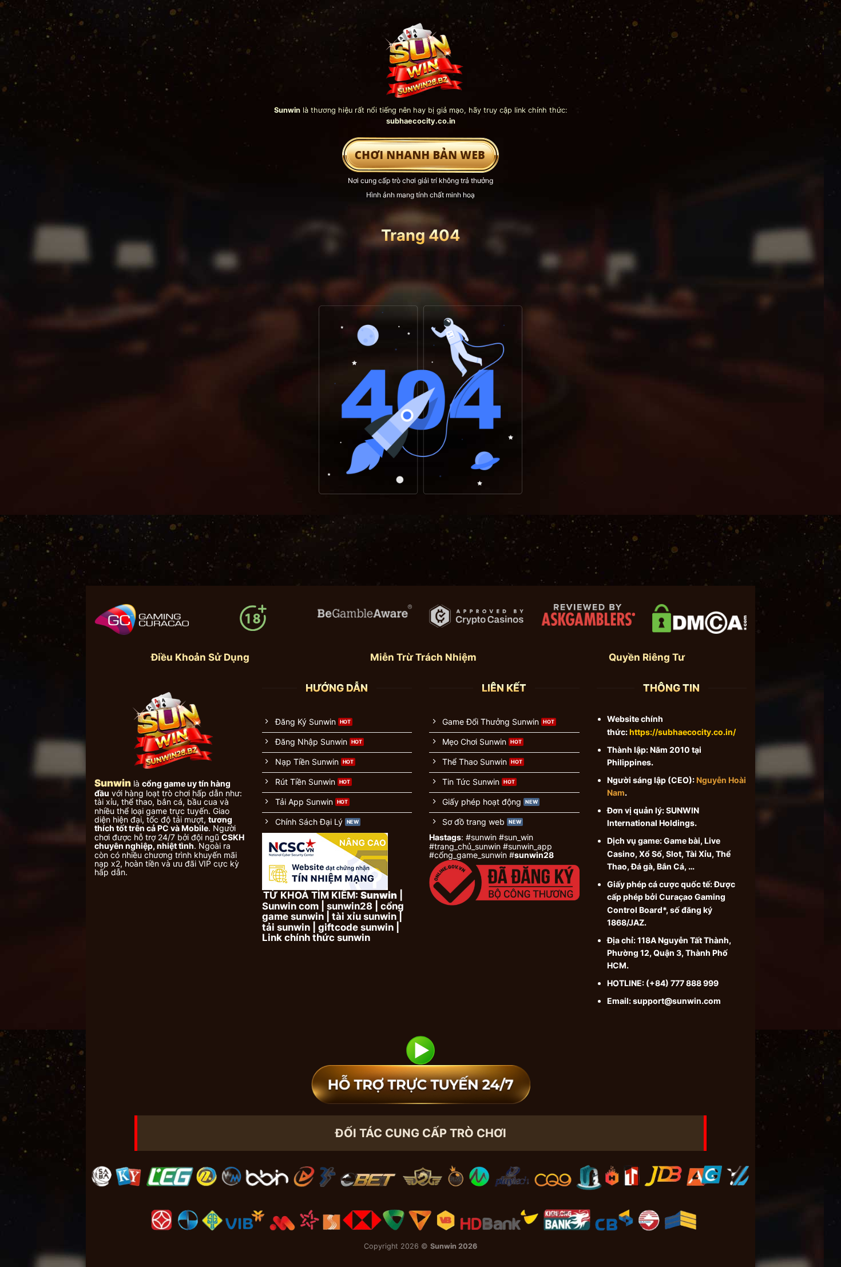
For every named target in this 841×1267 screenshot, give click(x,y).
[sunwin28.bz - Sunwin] (421, 55)
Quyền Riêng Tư (647, 657)
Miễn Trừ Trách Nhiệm (423, 657)
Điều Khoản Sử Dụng (200, 657)
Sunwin (443, 1246)
